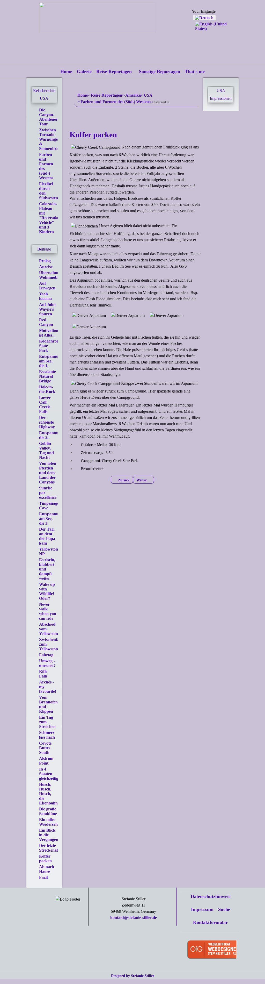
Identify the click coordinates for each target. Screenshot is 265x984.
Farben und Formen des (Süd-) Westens (115, 101)
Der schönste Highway (47, 422)
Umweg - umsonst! (47, 663)
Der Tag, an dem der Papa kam (47, 536)
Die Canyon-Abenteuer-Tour (49, 117)
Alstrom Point (46, 760)
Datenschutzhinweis (210, 896)
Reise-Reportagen (114, 71)
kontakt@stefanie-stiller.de (133, 917)
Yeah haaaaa (45, 296)
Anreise (46, 267)
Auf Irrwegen (47, 285)
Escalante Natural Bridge (47, 376)
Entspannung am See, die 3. (51, 518)
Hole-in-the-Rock (47, 389)
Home (66, 71)
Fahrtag (46, 655)
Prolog (45, 261)
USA (148, 95)
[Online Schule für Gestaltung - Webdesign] (224, 950)
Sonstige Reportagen (159, 71)
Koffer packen (45, 858)
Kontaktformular (210, 922)
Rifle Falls (43, 673)
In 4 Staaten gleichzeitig (48, 774)
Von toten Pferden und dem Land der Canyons (47, 472)
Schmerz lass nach (47, 734)
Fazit (43, 877)
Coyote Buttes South (45, 748)
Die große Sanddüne (48, 811)
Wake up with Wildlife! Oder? (47, 591)
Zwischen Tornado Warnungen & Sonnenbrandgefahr (57, 139)
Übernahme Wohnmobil (49, 275)
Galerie (84, 71)
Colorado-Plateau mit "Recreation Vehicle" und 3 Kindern (50, 218)
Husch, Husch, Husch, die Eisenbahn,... (50, 793)
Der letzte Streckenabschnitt (55, 847)
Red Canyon (46, 322)
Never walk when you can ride (47, 611)
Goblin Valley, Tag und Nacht (46, 450)
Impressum (202, 909)
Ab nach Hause (46, 869)
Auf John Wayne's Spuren (47, 309)
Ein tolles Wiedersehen (50, 821)
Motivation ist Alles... (48, 332)
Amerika (133, 95)
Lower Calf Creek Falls (45, 404)
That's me (195, 71)
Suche (224, 909)
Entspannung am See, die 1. (51, 361)
